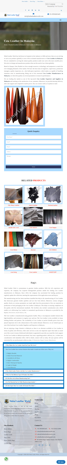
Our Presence (38, 412)
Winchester (12, 312)
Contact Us (38, 420)
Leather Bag (7, 443)
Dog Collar (7, 437)
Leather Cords (8, 434)
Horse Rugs (32, 1)
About (36, 406)
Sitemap (37, 409)
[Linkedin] (35, 10)
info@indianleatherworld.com (34, 16)
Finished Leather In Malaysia (17, 45)
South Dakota (20, 312)
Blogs (36, 414)
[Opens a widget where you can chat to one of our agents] (60, 462)
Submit (33, 166)
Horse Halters (40, 1)
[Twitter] (29, 10)
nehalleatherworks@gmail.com (46, 437)
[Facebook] (25, 10)
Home (6, 45)
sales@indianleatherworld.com (46, 434)
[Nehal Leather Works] (12, 15)
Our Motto (38, 417)
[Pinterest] (39, 10)
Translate (60, 6)
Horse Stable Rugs (9, 440)
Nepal (42, 340)
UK (25, 312)
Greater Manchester (50, 340)
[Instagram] (32, 10)
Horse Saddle (25, 1)
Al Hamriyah (36, 340)
